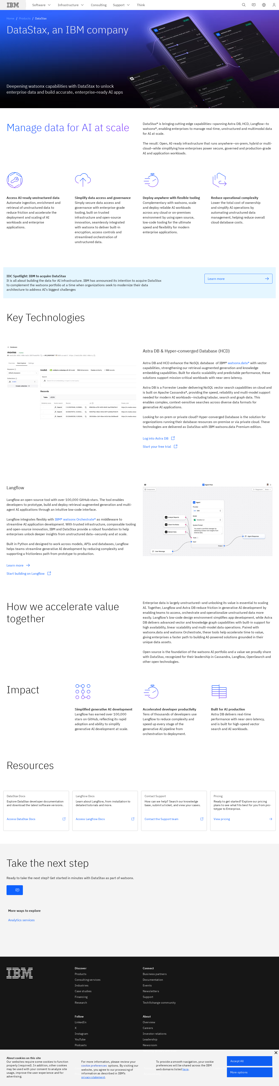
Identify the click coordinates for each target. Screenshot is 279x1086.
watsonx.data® (238, 363)
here (185, 1069)
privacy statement (93, 1077)
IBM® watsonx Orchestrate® (75, 519)
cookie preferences (94, 1065)
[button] (264, 5)
